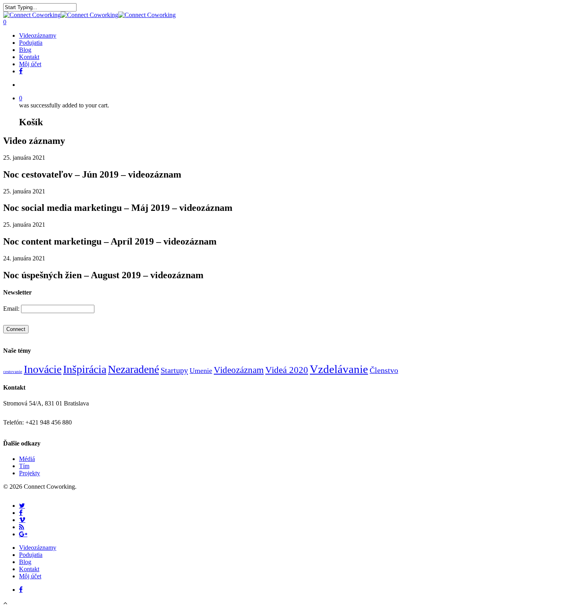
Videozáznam (239, 370)
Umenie (201, 371)
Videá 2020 (286, 370)
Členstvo (384, 370)
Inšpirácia (84, 369)
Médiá (27, 458)
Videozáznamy (37, 35)
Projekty (29, 473)
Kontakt (29, 57)
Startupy (174, 370)
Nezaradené (133, 369)
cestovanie (12, 371)
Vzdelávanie (339, 369)
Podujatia (30, 42)
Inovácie (42, 369)
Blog (25, 49)
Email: (12, 308)
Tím (24, 466)
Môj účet (30, 64)
